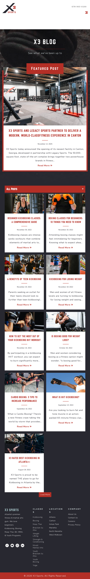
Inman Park (54, 524)
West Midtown (55, 535)
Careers (71, 521)
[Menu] (86, 12)
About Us (72, 514)
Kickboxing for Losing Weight (65, 279)
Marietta (53, 528)
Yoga (35, 565)
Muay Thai (37, 524)
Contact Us (73, 518)
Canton (52, 521)
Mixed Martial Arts (38, 546)
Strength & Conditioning (38, 540)
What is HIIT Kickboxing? (65, 397)
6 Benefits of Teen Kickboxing (24, 279)
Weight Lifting (36, 534)
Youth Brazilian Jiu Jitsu (38, 553)
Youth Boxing (36, 560)
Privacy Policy (74, 525)
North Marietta (55, 531)
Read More (45, 165)
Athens (52, 517)
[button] (7, 545)
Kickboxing (37, 517)
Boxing (36, 521)
